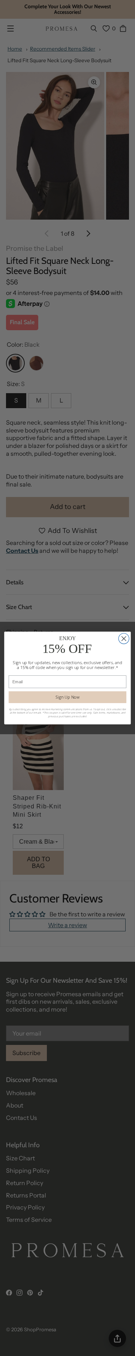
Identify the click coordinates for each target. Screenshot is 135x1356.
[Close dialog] (123, 638)
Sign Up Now (68, 697)
